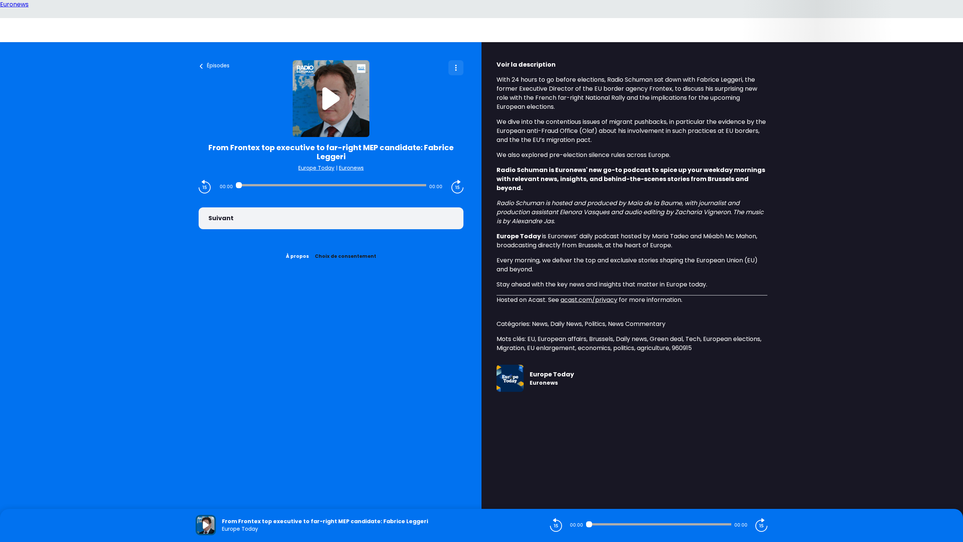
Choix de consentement (345, 256)
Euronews (351, 168)
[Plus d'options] (455, 67)
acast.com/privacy (588, 299)
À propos (297, 256)
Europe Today (316, 168)
